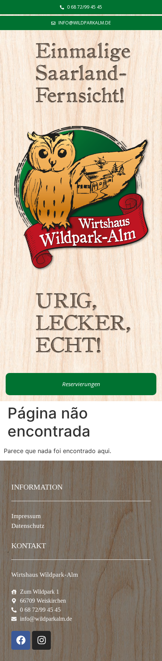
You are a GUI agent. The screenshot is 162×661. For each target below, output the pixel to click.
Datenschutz (27, 525)
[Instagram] (41, 640)
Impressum (26, 516)
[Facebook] (20, 640)
